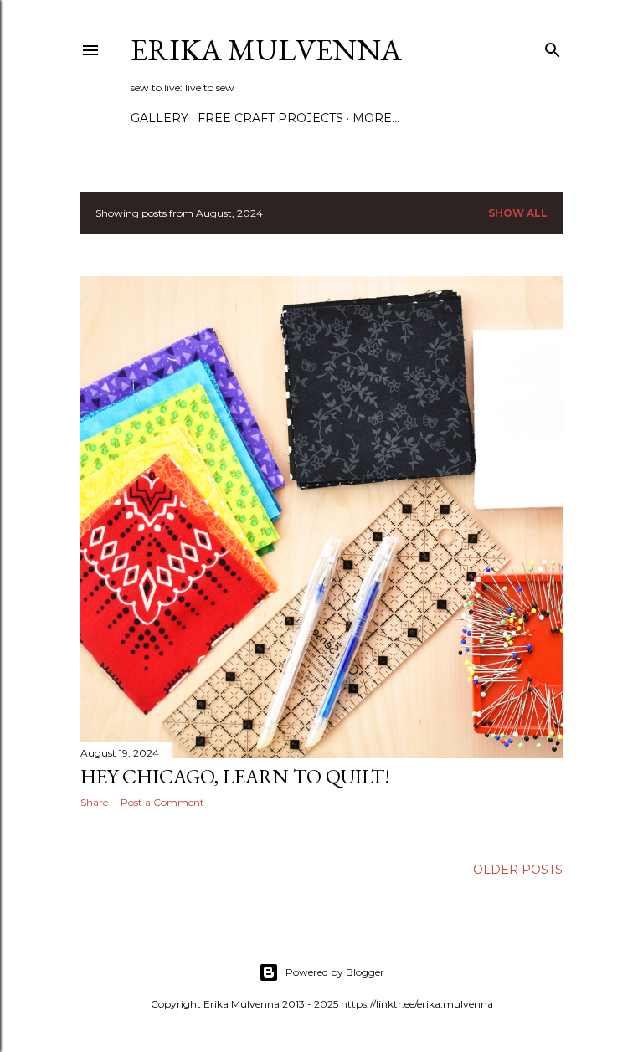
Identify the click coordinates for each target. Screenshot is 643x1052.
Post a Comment (162, 802)
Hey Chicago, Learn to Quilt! (235, 776)
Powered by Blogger (334, 972)
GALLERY (159, 118)
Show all (518, 213)
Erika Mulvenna (266, 49)
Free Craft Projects (270, 118)
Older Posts (518, 869)
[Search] (553, 46)
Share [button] (94, 802)
